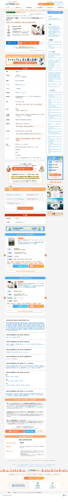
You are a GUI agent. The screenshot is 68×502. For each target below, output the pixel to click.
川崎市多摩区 (9, 325)
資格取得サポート (11, 394)
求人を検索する (40, 7)
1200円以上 (17, 376)
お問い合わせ (56, 474)
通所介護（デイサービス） (20, 84)
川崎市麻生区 (20, 325)
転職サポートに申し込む (46, 4)
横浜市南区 (31, 322)
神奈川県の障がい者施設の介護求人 (55, 72)
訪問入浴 (41, 366)
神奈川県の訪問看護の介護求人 (54, 75)
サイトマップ (20, 474)
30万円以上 (21, 380)
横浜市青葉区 (15, 324)
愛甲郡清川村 (15, 330)
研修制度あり (16, 394)
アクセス (18, 492)
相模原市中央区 (34, 325)
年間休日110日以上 (33, 393)
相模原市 (24, 325)
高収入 (28, 393)
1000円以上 (12, 376)
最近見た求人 (61, 7)
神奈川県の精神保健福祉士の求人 (54, 35)
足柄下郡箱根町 (30, 329)
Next (46, 255)
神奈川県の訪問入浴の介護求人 (54, 73)
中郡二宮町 (34, 328)
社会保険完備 (15, 395)
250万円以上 (8, 385)
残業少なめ (33, 394)
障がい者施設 (37, 366)
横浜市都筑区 (20, 324)
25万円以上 (17, 380)
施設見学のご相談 (12, 42)
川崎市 (24, 324)
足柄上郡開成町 (24, 329)
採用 (28, 492)
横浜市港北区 (15, 323)
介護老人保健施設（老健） (14, 365)
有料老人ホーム (21, 365)
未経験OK (21, 393)
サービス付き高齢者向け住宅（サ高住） (32, 365)
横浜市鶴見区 (11, 322)
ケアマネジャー (32, 464)
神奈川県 (14, 28)
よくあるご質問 (27, 474)
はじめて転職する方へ (55, 177)
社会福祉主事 (33, 344)
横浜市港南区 (25, 323)
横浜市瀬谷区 (39, 323)
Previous (5, 255)
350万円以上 (18, 385)
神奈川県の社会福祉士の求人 (53, 27)
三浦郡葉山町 (20, 328)
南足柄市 (12, 328)
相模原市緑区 (29, 325)
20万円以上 (12, 380)
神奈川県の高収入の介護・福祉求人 (55, 114)
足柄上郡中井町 (39, 328)
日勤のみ (38, 393)
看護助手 (18, 337)
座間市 (9, 328)
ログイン (59, 4)
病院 (6, 358)
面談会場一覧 (29, 7)
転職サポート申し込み (34, 478)
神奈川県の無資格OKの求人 (53, 36)
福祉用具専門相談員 (38, 466)
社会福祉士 (12, 344)
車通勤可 (11, 393)
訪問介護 (7, 365)
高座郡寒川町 (25, 328)
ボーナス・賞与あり (9, 395)
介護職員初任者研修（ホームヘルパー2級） (22, 344)
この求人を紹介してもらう (22, 168)
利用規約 (34, 474)
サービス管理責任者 (30, 466)
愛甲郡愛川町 (10, 330)
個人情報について (41, 474)
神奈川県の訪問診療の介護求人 (54, 76)
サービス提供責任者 (47, 464)
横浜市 (7, 322)
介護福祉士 (8, 344)
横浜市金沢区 (9, 323)
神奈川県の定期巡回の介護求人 (54, 77)
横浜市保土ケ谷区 (36, 322)
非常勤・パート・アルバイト (20, 92)
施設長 (53, 464)
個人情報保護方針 (38, 492)
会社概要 (14, 492)
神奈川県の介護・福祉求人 (53, 18)
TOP (8, 7)
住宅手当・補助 (15, 393)
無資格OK (11, 345)
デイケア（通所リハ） (24, 366)
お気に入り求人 (50, 7)
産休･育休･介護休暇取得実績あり (25, 394)
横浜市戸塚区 (20, 323)
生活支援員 (45, 466)
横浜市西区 (22, 322)
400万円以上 (23, 385)
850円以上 (7, 376)
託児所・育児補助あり (39, 394)
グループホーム (31, 366)
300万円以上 (13, 385)
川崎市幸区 (33, 324)
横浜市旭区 (30, 323)
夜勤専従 (7, 393)
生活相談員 (14, 337)
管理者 (49, 466)
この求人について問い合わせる (29, 42)
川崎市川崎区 (28, 324)
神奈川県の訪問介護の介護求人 (54, 53)
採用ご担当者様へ (12, 474)
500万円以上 (28, 385)
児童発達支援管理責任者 (21, 466)
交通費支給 (20, 395)
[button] (25, 208)
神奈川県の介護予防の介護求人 (54, 86)
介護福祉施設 (15, 358)
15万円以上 (8, 380)
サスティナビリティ (24, 492)
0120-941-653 (27, 440)
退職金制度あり (25, 395)
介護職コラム (49, 474)
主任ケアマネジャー (39, 464)
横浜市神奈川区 (16, 322)
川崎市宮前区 (15, 325)
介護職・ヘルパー (9, 337)
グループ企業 (32, 492)
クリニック (10, 358)
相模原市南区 (40, 325)
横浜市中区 (26, 322)
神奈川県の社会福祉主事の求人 (54, 31)
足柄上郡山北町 (18, 329)
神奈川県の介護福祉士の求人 (53, 26)
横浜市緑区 (34, 323)
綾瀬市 (16, 328)
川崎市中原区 (38, 324)
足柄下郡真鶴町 (36, 329)
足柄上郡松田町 (13, 329)
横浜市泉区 (10, 324)
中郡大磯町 (30, 328)
